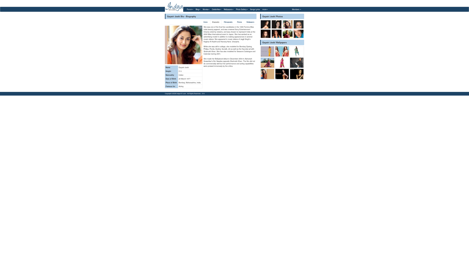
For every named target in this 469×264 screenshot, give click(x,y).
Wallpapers (250, 22)
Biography (215, 22)
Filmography (228, 22)
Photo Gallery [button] (241, 9)
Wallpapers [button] (228, 9)
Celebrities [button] (216, 9)
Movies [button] (205, 9)
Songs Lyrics (255, 9)
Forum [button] (189, 9)
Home (205, 22)
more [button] (264, 9)
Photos (239, 22)
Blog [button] (197, 9)
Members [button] (296, 9)
